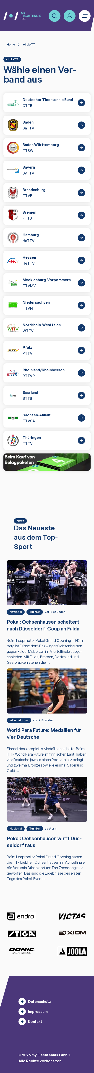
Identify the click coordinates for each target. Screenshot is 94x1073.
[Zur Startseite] (22, 16)
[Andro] (21, 916)
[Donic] (21, 951)
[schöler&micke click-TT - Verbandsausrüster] (47, 462)
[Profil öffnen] (70, 16)
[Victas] (72, 916)
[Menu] (85, 16)
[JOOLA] (72, 951)
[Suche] (54, 16)
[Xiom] (72, 933)
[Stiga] (21, 934)
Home (11, 44)
